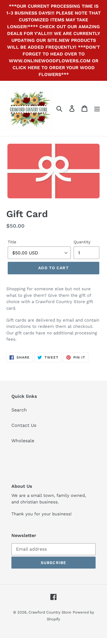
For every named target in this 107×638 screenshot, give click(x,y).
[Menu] (97, 108)
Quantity (82, 242)
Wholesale (22, 440)
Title (12, 242)
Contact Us (23, 425)
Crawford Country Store (50, 612)
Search (19, 410)
